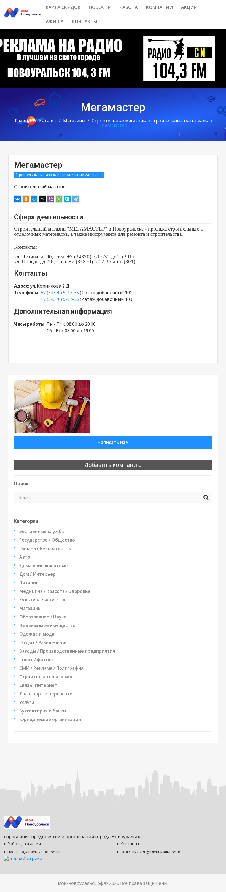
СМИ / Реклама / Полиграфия (51, 668)
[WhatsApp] (59, 199)
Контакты (84, 21)
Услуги (26, 702)
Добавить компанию (113, 464)
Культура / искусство (43, 600)
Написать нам (113, 442)
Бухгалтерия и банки (42, 711)
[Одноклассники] (26, 199)
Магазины (74, 121)
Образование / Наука (42, 617)
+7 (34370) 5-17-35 (60, 293)
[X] (42, 199)
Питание (29, 582)
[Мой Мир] (34, 199)
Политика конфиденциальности (150, 852)
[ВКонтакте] (17, 199)
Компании (159, 7)
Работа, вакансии (24, 843)
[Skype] (67, 199)
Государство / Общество (47, 540)
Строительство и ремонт (47, 676)
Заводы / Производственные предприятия (67, 651)
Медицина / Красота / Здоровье (55, 591)
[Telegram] (75, 199)
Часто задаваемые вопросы (33, 852)
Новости (100, 7)
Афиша (55, 21)
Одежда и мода (36, 634)
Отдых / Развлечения (43, 642)
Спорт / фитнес (36, 659)
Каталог (48, 121)
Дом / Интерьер (37, 574)
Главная (24, 121)
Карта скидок (63, 7)
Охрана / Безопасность (45, 548)
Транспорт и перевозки (45, 694)
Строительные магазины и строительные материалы (150, 121)
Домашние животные (43, 565)
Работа (129, 7)
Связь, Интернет (38, 685)
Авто (24, 557)
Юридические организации (50, 719)
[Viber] (50, 199)
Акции (189, 7)
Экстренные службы (42, 531)
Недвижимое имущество (47, 625)
